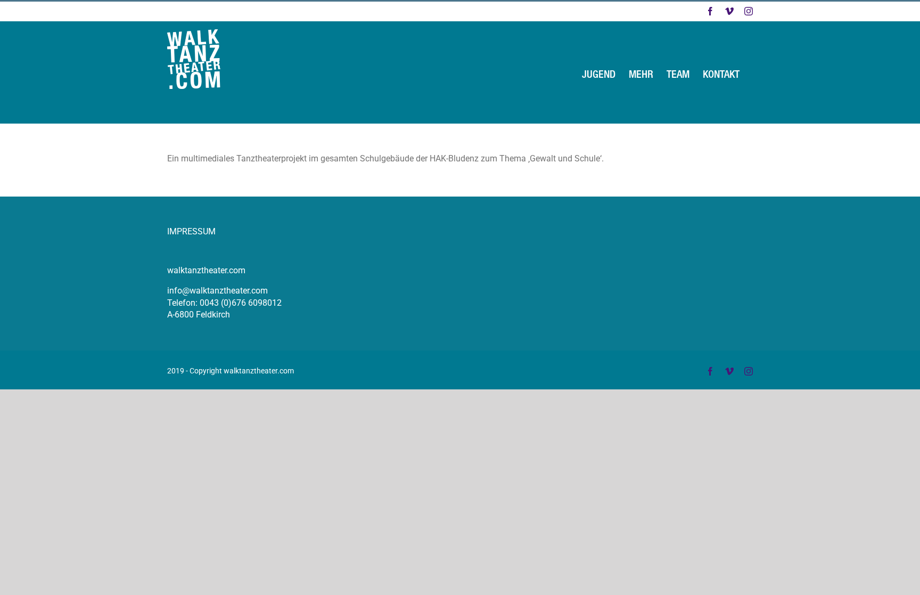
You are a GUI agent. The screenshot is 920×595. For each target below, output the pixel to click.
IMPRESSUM (191, 231)
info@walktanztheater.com (217, 291)
